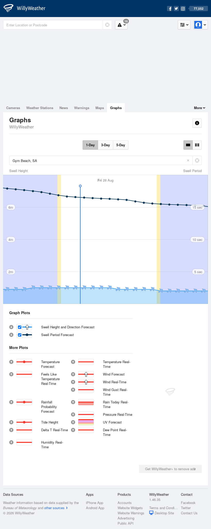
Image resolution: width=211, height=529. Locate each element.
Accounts (125, 502)
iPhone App (94, 502)
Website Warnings (131, 512)
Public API (126, 523)
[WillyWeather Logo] (27, 8)
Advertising (126, 518)
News (63, 107)
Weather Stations (39, 107)
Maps (99, 107)
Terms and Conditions (163, 507)
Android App (95, 507)
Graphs (116, 107)
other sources (54, 507)
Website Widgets (130, 507)
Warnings (81, 107)
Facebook (188, 502)
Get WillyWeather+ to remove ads (170, 468)
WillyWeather (21, 127)
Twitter (186, 507)
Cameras (13, 107)
